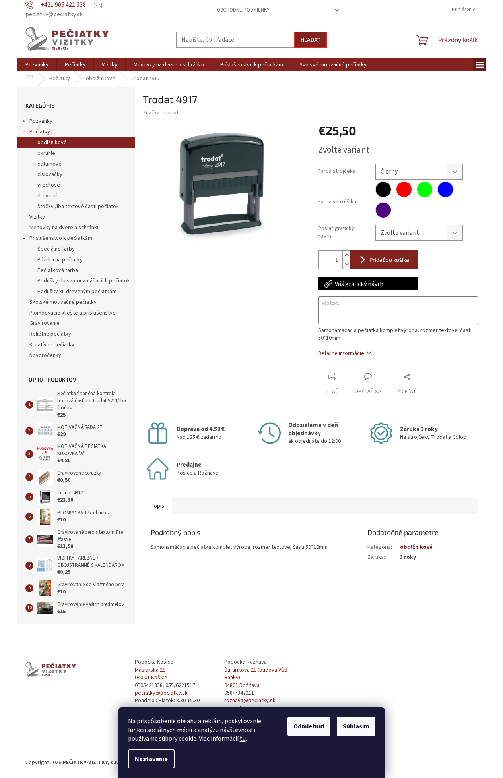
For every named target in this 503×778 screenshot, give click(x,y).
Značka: (161, 113)
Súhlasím (356, 726)
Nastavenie (151, 759)
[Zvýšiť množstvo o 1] (346, 255)
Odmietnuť (308, 726)
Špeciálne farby (56, 249)
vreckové (48, 185)
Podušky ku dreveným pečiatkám (77, 291)
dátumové (49, 164)
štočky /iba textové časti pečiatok (78, 206)
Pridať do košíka (389, 259)
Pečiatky (39, 132)
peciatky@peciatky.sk (161, 693)
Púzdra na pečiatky (60, 260)
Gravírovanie (44, 323)
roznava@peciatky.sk (250, 701)
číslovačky (49, 174)
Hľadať (310, 39)
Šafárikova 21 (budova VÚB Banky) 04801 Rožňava (255, 677)
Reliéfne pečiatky (50, 334)
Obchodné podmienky (243, 10)
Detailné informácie (341, 353)
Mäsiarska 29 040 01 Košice (151, 673)
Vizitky (37, 217)
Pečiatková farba (57, 270)
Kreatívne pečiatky (51, 345)
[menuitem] (36, 64)
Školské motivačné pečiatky (63, 302)
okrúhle (46, 153)
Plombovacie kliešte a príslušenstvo (72, 313)
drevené (47, 196)
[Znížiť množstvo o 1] (346, 264)
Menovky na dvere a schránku (64, 228)
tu (243, 738)
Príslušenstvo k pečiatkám (60, 238)
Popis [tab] (157, 506)
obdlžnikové (52, 143)
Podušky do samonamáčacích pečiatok (83, 281)
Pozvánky (40, 121)
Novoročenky (45, 355)
